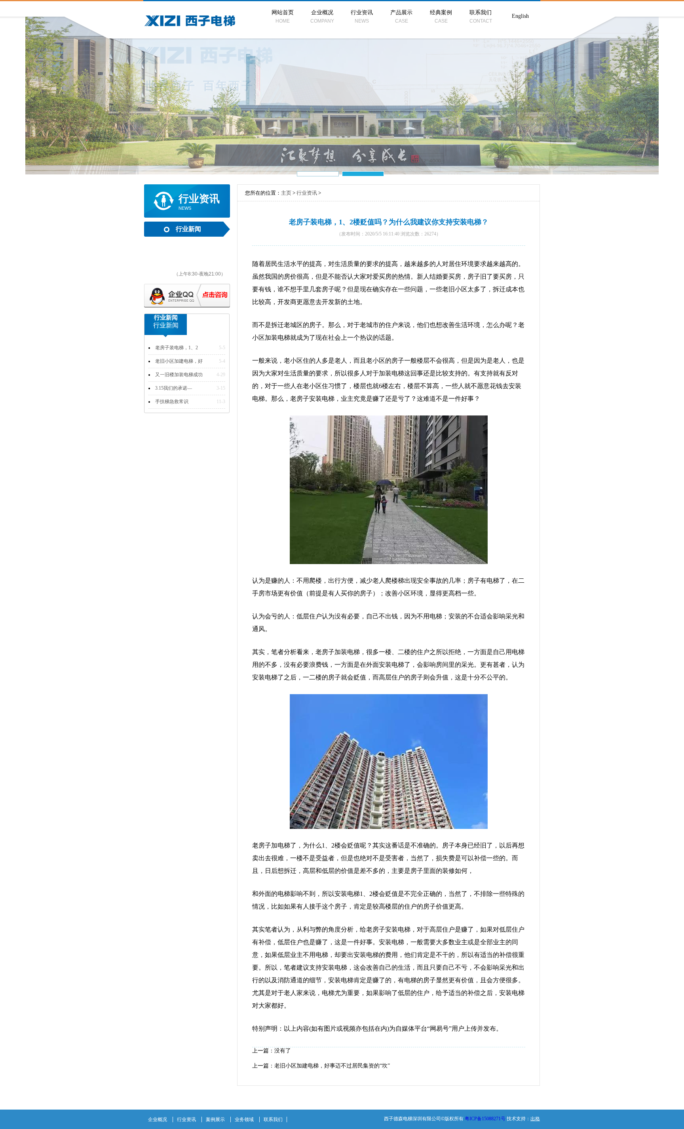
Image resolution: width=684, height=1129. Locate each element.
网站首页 (283, 17)
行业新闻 (188, 229)
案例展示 (215, 1119)
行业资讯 (362, 17)
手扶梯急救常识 (171, 401)
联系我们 (480, 17)
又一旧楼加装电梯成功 (179, 374)
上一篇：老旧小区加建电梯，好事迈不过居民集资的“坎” (321, 1066)
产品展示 (401, 17)
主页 (286, 193)
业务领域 (244, 1119)
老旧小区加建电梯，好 (179, 361)
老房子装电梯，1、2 (176, 347)
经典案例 (441, 17)
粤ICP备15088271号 (485, 1118)
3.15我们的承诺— (173, 388)
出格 (535, 1118)
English (520, 16)
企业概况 (322, 17)
